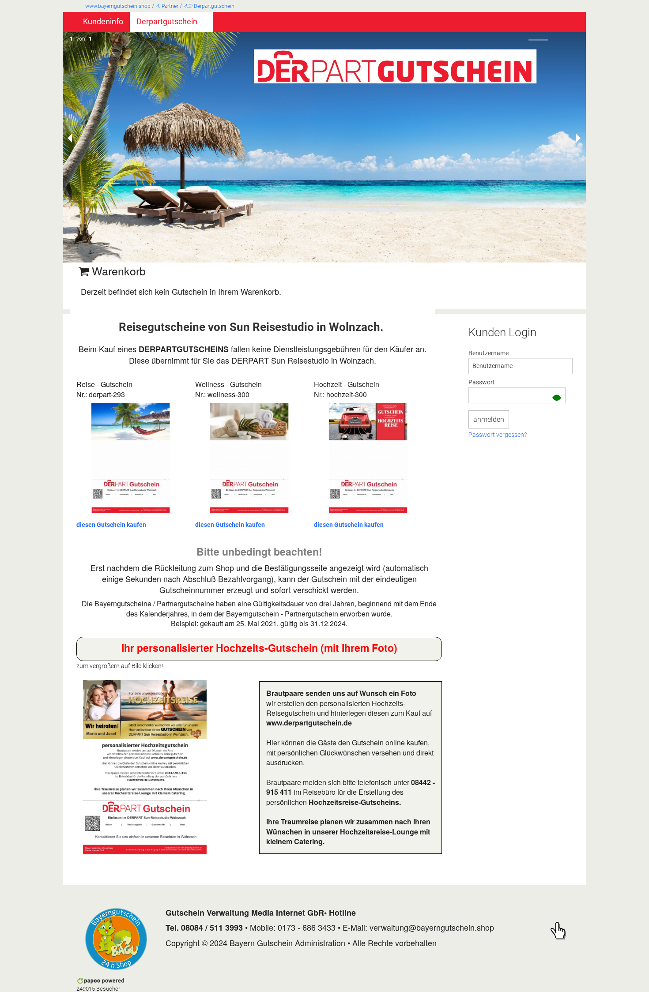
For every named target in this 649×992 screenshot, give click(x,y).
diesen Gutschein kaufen (111, 525)
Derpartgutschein (209, 6)
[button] (556, 399)
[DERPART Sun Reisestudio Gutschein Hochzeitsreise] (145, 767)
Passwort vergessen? (497, 435)
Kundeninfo (103, 21)
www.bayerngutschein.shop (118, 6)
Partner (167, 6)
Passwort (481, 382)
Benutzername (488, 353)
